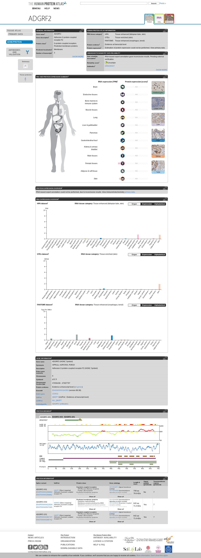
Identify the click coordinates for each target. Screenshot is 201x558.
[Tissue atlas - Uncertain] (149, 15)
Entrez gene (40, 394)
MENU (37, 8)
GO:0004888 (113, 490)
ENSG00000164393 (60, 390)
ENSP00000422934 (44, 505)
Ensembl (39, 390)
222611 (55, 394)
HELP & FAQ (99, 545)
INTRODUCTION (68, 538)
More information (143, 555)
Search (153, 3)
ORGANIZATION (68, 541)
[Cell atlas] (159, 15)
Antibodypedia (41, 404)
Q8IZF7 (55, 397)
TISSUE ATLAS (14, 31)
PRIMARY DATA (16, 34)
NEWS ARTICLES (36, 538)
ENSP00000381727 (44, 517)
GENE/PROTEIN (14, 42)
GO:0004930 (113, 494)
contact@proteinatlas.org (39, 552)
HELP (47, 8)
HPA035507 (110, 66)
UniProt (38, 397)
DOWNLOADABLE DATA (71, 548)
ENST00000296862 (44, 495)
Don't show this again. (159, 555)
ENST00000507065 (44, 507)
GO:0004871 (113, 487)
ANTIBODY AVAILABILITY (105, 538)
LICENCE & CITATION (103, 541)
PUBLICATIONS (68, 545)
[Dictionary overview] (25, 67)
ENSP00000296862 (44, 492)
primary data (130, 192)
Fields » (163, 3)
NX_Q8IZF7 (57, 400)
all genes (78, 387)
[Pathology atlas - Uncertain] (169, 15)
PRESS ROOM (34, 541)
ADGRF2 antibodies (60, 404)
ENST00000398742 (44, 520)
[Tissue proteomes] (25, 81)
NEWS (57, 8)
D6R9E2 (57, 503)
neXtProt (39, 401)
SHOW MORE (77, 57)
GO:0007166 (113, 506)
